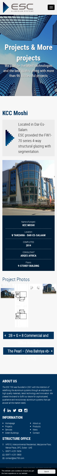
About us (37, 423)
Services (8, 429)
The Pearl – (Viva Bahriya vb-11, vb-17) (29, 351)
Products (37, 426)
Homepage (10, 423)
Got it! (46, 471)
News (35, 429)
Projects (8, 426)
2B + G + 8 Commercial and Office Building (28, 336)
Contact (36, 432)
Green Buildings (12, 432)
